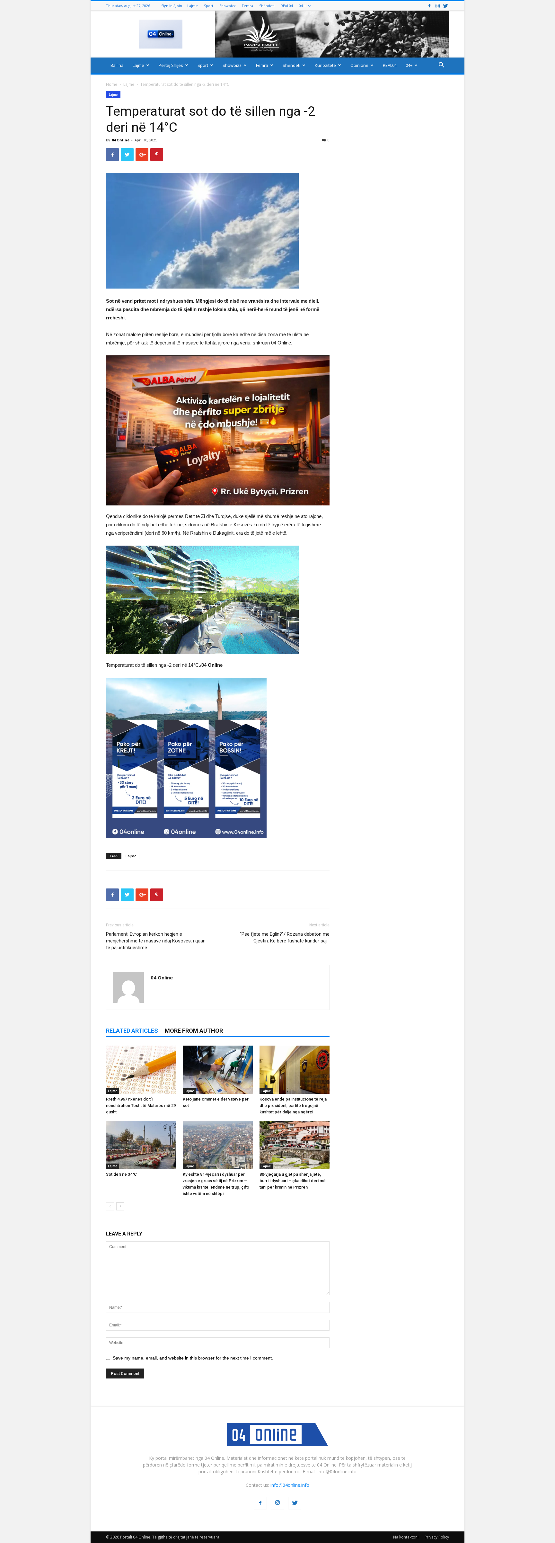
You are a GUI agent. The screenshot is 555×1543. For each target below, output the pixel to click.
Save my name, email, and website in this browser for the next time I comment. (193, 1357)
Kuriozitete (325, 65)
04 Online (120, 140)
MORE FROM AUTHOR (194, 1030)
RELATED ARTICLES (132, 1030)
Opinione (359, 65)
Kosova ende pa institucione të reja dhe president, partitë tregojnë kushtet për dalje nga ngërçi (293, 1105)
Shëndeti (267, 5)
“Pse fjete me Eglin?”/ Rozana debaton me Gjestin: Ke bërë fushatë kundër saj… (285, 937)
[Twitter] (445, 5)
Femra (247, 5)
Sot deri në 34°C (121, 1174)
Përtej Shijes (171, 65)
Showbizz (227, 5)
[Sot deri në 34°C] (141, 1145)
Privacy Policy (437, 1537)
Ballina (117, 65)
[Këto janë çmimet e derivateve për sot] (218, 1070)
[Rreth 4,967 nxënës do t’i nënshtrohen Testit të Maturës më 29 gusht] (141, 1070)
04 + (302, 5)
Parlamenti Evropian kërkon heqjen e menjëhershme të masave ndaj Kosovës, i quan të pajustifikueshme (156, 940)
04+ (409, 65)
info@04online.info (289, 1485)
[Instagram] (437, 5)
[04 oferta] (186, 843)
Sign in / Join (171, 5)
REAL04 (287, 5)
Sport (208, 5)
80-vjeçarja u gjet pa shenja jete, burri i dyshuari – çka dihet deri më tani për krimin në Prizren (293, 1181)
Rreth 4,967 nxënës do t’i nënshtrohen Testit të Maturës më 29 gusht (141, 1105)
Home (111, 84)
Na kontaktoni (405, 1537)
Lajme (192, 5)
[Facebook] (429, 5)
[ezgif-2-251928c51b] (218, 600)
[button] (441, 66)
